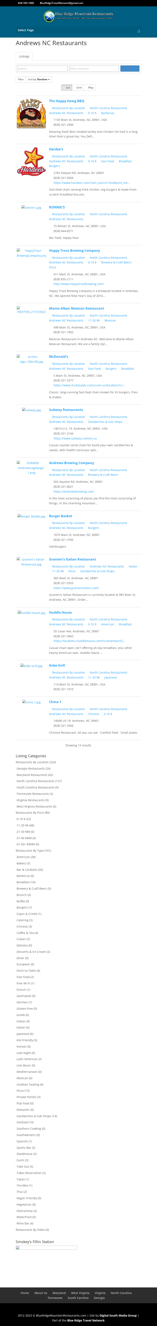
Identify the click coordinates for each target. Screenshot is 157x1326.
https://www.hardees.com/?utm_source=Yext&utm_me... (92, 183)
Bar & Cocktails (27, 870)
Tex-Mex (22, 1185)
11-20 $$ (93, 320)
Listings (24, 56)
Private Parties (26, 1097)
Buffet (21, 901)
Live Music (24, 1065)
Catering (22, 920)
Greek (21, 1015)
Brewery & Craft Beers (115, 262)
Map (90, 87)
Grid (79, 87)
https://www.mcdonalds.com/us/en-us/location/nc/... (90, 385)
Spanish (22, 1141)
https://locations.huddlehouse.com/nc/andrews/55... (89, 641)
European (23, 964)
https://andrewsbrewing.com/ (74, 491)
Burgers (111, 369)
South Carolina (78, 1298)
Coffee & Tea (25, 933)
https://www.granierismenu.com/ (76, 588)
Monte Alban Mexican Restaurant (76, 308)
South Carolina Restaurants (35, 787)
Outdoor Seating (28, 1084)
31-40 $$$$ (24, 838)
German (22, 1002)
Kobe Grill (57, 665)
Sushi (20, 1160)
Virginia (100, 1293)
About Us (40, 1293)
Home (25, 1293)
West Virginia (80, 1293)
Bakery (21, 863)
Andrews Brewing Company (71, 463)
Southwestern (26, 1135)
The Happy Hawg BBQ (66, 101)
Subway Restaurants (66, 409)
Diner (20, 958)
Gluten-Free (25, 1008)
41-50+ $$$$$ (26, 844)
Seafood (22, 1122)
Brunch (22, 895)
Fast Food (107, 161)
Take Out (23, 1166)
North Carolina (121, 1293)
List (67, 87)
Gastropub (24, 996)
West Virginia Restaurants (34, 806)
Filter (21, 79)
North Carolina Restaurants (108, 108)
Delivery (22, 945)
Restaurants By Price (30, 813)
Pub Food (23, 1103)
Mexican (110, 320)
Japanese (110, 677)
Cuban (21, 939)
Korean (22, 1046)
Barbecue (107, 113)
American (107, 624)
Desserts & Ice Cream (31, 952)
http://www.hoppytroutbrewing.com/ (79, 284)
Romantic (23, 1110)
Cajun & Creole (27, 914)
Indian (21, 1021)
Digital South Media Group (118, 1315)
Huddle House (60, 612)
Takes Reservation (29, 1173)
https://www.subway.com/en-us (75, 438)
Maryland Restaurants (32, 775)
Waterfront (24, 1217)
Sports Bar (24, 1148)
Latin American (27, 1059)
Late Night (24, 1053)
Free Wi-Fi (23, 983)
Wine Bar (23, 1223)
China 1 (55, 702)
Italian (132, 566)
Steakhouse (25, 1154)
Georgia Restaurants (31, 768)
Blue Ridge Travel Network (86, 1320)
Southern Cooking (29, 1128)
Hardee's (56, 149)
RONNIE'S (57, 207)
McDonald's (58, 356)
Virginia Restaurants (31, 800)
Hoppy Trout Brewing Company (74, 250)
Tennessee (55, 1298)
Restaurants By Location (68, 108)
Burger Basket (60, 516)
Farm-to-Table (26, 970)
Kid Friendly (25, 1040)
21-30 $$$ (23, 832)
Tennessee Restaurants (33, 794)
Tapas (21, 1179)
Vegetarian (24, 1204)
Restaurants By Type (30, 850)
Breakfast (125, 161)
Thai (20, 1192)
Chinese (93, 714)
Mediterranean (27, 1072)
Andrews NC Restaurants (106, 566)
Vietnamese (25, 1211)
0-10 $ (91, 113)
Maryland (59, 1293)
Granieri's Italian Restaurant (72, 559)
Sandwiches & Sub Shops (105, 422)
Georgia (99, 1298)
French (21, 990)
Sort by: (37, 79)
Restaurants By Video (30, 1230)
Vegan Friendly (27, 1198)
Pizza (71, 571)
